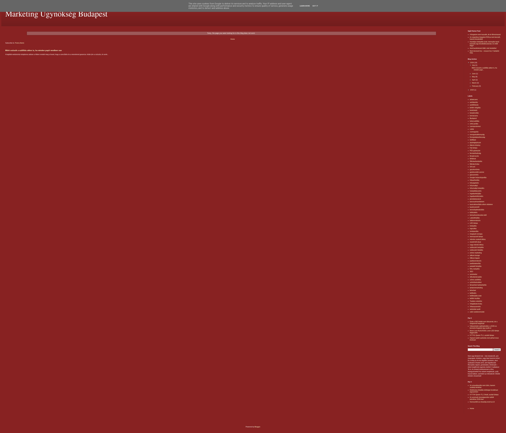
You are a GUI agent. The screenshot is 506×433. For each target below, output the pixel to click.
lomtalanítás (474, 231)
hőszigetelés (474, 183)
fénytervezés (474, 156)
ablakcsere (474, 99)
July (473, 65)
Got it (315, 6)
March (474, 83)
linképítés (473, 226)
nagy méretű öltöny (476, 245)
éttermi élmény (475, 145)
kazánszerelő (474, 207)
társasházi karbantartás (478, 285)
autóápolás (474, 102)
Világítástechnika (476, 304)
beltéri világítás (475, 108)
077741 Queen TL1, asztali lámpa (482, 335)
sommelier (473, 274)
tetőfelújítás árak (475, 296)
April (474, 80)
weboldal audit (475, 309)
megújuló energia (476, 234)
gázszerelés (474, 175)
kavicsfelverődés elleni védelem (481, 204)
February (475, 86)
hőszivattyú (474, 186)
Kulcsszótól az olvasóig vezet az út (482, 402)
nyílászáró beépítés (477, 247)
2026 (472, 63)
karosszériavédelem (477, 202)
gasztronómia (475, 169)
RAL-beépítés (475, 269)
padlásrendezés (475, 261)
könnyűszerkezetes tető (478, 215)
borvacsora (474, 116)
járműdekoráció (475, 199)
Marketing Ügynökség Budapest (56, 13)
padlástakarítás (475, 263)
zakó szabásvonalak (477, 312)
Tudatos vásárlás (476, 301)
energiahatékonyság (477, 135)
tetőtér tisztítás (475, 298)
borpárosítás (474, 113)
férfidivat (473, 159)
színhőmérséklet (475, 282)
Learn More (305, 6)
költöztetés (473, 212)
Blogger (257, 427)
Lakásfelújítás (475, 218)
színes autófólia (475, 280)
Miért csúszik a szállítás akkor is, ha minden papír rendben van (33, 50)
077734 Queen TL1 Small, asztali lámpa (484, 395)
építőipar (473, 140)
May (473, 77)
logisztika (473, 228)
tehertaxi (473, 290)
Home (232, 39)
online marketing (476, 253)
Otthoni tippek (475, 258)
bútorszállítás (474, 121)
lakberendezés (475, 220)
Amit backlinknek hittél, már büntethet (483, 48)
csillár (472, 129)
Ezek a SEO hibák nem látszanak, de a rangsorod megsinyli (483, 322)
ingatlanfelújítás (475, 194)
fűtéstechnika (474, 164)
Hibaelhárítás (474, 180)
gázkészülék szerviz (477, 172)
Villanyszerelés (475, 307)
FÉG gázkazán (475, 151)
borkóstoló (473, 110)
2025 (472, 90)
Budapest (473, 118)
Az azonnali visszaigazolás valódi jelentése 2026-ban (482, 398)
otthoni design (475, 255)
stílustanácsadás (476, 277)
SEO (471, 271)
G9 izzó (472, 167)
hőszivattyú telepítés (477, 188)
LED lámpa (474, 223)
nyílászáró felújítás (476, 250)
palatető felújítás (475, 266)
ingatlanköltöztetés (476, 196)
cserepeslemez (475, 126)
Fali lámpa (473, 148)
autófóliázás (474, 105)
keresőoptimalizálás (477, 210)
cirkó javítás (474, 124)
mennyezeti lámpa (476, 237)
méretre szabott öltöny (478, 239)
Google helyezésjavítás (478, 177)
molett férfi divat (475, 242)
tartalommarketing (476, 288)
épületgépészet (475, 143)
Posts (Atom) (19, 43)
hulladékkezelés (475, 191)
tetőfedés (473, 293)
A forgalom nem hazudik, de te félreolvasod (485, 34)
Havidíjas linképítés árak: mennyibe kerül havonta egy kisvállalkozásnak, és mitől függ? (484, 44)
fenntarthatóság (475, 153)
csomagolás (474, 132)
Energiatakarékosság (477, 137)
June (474, 74)
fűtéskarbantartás (476, 161)
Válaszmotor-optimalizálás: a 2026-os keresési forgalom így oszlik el (483, 327)
